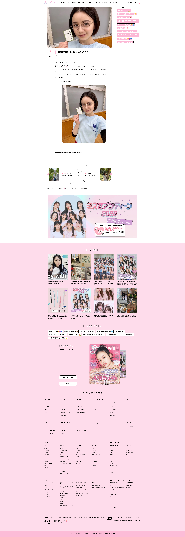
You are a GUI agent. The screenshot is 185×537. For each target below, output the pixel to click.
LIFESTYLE (89, 2)
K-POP (95, 409)
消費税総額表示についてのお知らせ (96, 517)
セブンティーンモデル (71, 152)
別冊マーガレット (80, 461)
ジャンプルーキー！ (48, 463)
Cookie (93, 463)
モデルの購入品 (113, 409)
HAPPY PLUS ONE (114, 465)
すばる (45, 485)
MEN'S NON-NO (113, 467)
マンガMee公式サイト (80, 463)
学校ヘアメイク (80, 409)
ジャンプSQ (46, 450)
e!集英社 (62, 503)
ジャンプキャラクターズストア (116, 489)
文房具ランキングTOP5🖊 (125, 42)
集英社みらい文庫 (96, 485)
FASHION (63, 2)
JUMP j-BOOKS (79, 487)
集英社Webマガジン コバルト (82, 493)
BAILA (111, 452)
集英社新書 (62, 495)
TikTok (79, 423)
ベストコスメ (64, 409)
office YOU (94, 467)
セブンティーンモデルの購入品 (127, 31)
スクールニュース (81, 403)
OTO (111, 485)
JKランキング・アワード (115, 406)
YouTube (113, 423)
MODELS (101, 2)
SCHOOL (74, 2)
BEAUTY (68, 2)
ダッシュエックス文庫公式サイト (82, 490)
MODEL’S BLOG (60, 188)
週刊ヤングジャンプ (64, 461)
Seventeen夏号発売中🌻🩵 (126, 25)
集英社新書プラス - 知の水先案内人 (66, 498)
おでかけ (112, 412)
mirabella (112, 503)
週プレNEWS (129, 450)
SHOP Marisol (113, 498)
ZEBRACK (46, 461)
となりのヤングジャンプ (65, 469)
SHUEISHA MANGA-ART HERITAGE (117, 487)
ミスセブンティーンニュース (50, 433)
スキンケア (63, 415)
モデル (62, 152)
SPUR (111, 457)
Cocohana (94, 465)
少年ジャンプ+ (47, 457)
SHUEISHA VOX (113, 494)
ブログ (57, 152)
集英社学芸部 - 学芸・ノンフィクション (66, 490)
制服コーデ (79, 406)
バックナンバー (64, 433)
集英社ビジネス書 (64, 493)
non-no (111, 450)
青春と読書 (46, 494)
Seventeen (112, 448)
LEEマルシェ (112, 496)
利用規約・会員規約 (83, 517)
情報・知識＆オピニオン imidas (67, 505)
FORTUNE (115, 2)
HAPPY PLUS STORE (114, 492)
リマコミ (78, 465)
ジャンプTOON (47, 459)
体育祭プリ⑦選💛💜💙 (125, 39)
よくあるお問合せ (57, 517)
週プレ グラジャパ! (130, 452)
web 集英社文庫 (47, 492)
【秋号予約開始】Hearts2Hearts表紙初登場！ (128, 21)
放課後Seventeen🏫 (124, 11)
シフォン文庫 (79, 495)
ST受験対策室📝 (123, 28)
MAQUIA (111, 454)
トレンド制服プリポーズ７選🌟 (127, 14)
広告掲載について (48, 517)
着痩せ (45, 412)
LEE (111, 459)
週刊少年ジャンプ (48, 448)
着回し (45, 409)
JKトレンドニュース (131, 403)
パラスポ (128, 457)
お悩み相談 (112, 415)
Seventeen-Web (51, 188)
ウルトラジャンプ (64, 473)
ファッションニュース (49, 403)
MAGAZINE (64, 430)
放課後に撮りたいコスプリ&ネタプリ (127, 35)
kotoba (61, 501)
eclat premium (113, 500)
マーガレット (79, 459)
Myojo (127, 448)
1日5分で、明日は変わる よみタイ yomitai (67, 487)
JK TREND (95, 2)
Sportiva (128, 454)
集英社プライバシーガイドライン (70, 517)
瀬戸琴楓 (80, 152)
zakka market (113, 507)
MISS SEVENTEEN (49, 430)
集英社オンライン (114, 472)
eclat (111, 461)
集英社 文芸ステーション (49, 489)
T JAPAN (112, 463)
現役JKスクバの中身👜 (125, 17)
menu (139, 3)
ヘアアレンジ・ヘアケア (66, 412)
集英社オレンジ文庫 (80, 485)
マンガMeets (79, 467)
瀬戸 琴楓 (67, 188)
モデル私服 (46, 406)
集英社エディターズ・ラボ (132, 487)
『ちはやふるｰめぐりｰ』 (71, 67)
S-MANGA (46, 465)
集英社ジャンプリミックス (50, 467)
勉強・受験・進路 (81, 412)
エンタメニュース (97, 403)
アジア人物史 (47, 496)
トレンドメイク (64, 406)
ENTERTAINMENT (81, 2)
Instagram (97, 423)
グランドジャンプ (64, 471)
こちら (99, 535)
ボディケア (63, 419)
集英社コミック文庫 (48, 470)
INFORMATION (81, 430)
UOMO (111, 470)
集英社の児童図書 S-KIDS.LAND (98, 487)
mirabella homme (113, 505)
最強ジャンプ (47, 454)
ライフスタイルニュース (115, 403)
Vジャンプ (46, 452)
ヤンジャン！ (63, 467)
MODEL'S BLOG (107, 2)
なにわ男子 (96, 406)
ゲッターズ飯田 (130, 426)
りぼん (77, 457)
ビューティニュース (65, 403)
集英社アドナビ (129, 485)
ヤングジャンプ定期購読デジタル (66, 464)
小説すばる (46, 487)
